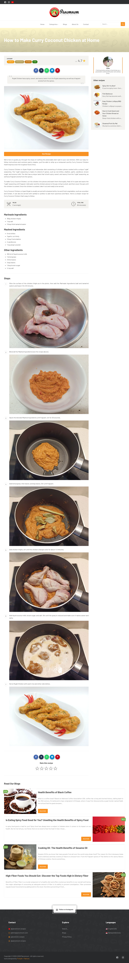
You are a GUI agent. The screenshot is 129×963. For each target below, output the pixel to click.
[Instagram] (9, 2)
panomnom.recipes (17, 937)
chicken (28, 61)
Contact (86, 24)
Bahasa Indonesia (114, 933)
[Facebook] (5, 2)
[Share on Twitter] (41, 70)
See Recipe (46, 154)
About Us (75, 24)
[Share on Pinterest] (57, 70)
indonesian (19, 61)
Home (42, 24)
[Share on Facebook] (36, 70)
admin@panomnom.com (19, 933)
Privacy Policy (67, 937)
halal (34, 61)
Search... (65, 929)
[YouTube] (12, 2)
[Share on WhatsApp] (46, 70)
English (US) (112, 929)
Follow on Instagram (66, 909)
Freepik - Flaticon (23, 958)
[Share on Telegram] (52, 70)
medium (10, 61)
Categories (53, 24)
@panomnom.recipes (18, 929)
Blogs (65, 24)
